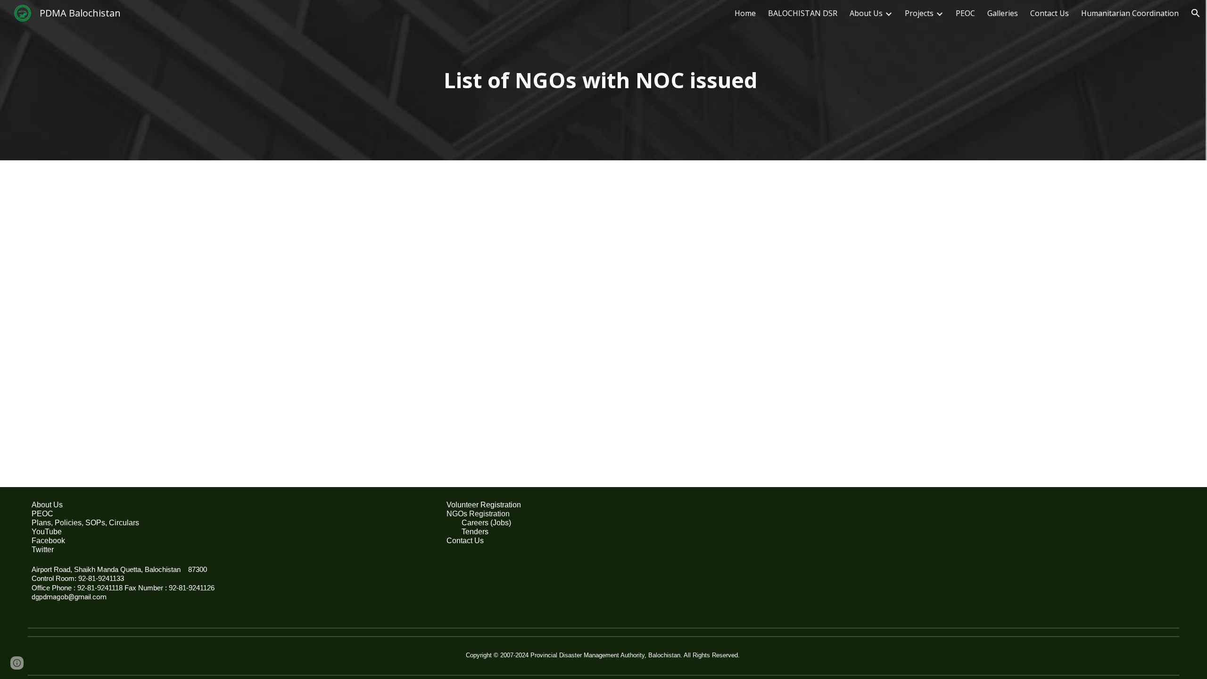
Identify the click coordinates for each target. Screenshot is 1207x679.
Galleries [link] (1002, 13)
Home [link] (745, 13)
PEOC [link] (965, 13)
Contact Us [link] (1049, 13)
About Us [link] (866, 13)
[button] (1195, 13)
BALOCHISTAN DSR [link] (802, 13)
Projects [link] (919, 13)
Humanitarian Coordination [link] (1130, 13)
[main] (603, 80)
